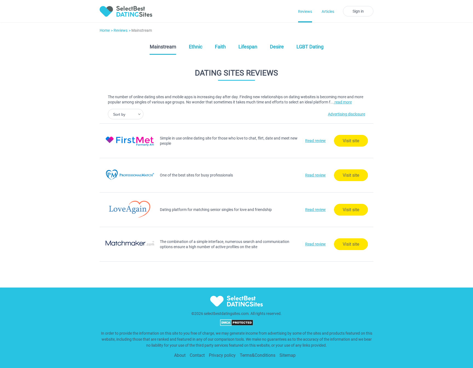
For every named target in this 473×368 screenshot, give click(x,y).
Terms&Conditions (257, 355)
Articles (328, 11)
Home (105, 30)
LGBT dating (310, 47)
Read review (315, 140)
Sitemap (287, 355)
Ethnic (195, 47)
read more (343, 102)
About (180, 355)
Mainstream (163, 47)
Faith (220, 47)
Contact (197, 355)
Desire (277, 47)
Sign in (358, 11)
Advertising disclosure (346, 114)
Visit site (351, 140)
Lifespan (247, 47)
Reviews (305, 11)
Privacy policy (222, 355)
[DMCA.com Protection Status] (236, 324)
